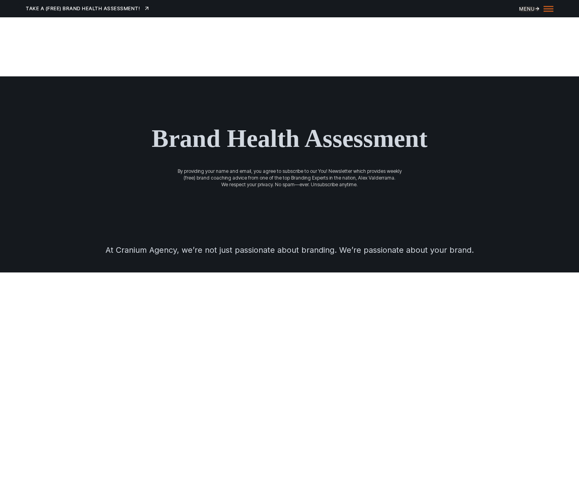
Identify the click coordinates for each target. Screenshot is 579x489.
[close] (548, 8)
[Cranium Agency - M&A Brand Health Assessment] (140, 49)
